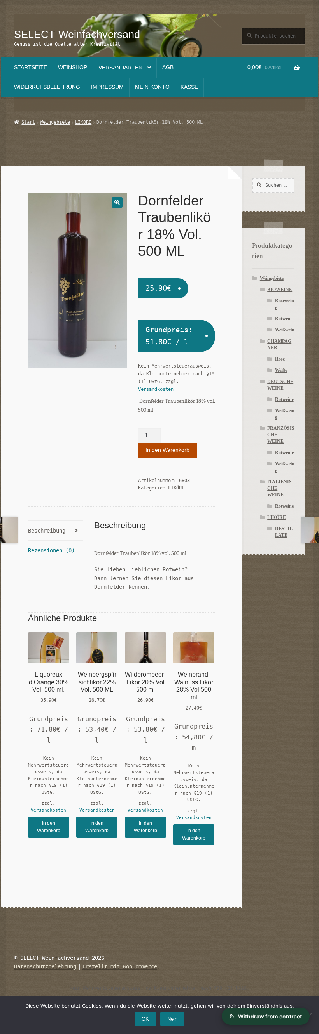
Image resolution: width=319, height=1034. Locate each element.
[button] (117, 202)
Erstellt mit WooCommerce (119, 966)
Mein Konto (152, 87)
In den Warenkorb (167, 450)
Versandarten (120, 68)
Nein (172, 1019)
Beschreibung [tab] (46, 530)
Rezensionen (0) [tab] (51, 550)
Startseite (30, 67)
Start (28, 122)
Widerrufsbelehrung (47, 87)
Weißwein (284, 330)
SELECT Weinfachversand (77, 34)
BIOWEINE (279, 289)
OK (145, 1019)
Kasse (189, 87)
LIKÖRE (83, 122)
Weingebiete (55, 122)
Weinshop (72, 67)
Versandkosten (156, 389)
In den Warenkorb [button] (48, 827)
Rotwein (283, 318)
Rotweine (284, 399)
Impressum (107, 87)
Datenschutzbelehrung (45, 966)
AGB (168, 67)
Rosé (280, 359)
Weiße (281, 370)
